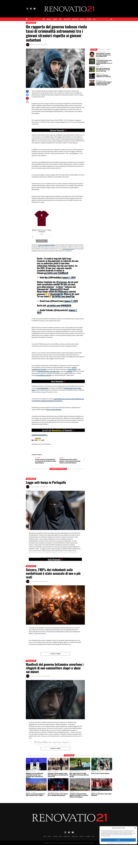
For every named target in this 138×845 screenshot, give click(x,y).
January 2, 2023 (71, 301)
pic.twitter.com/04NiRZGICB (59, 305)
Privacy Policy (67, 19)
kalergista (58, 409)
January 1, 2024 (69, 277)
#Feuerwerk (63, 291)
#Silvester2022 (56, 289)
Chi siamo (55, 19)
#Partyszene (61, 282)
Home (44, 19)
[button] (135, 828)
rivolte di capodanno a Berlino (46, 245)
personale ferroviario (43, 371)
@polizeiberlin (56, 294)
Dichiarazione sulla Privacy (121, 842)
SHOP (94, 19)
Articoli (49, 19)
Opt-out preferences (111, 842)
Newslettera (75, 19)
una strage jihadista (42, 388)
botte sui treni (72, 369)
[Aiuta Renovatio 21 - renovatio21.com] (58, 130)
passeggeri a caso (55, 371)
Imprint (128, 842)
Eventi (60, 19)
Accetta (118, 840)
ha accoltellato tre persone (43, 375)
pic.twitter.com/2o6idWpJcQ (56, 272)
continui (74, 367)
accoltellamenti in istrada (39, 369)
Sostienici (89, 19)
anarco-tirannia (50, 409)
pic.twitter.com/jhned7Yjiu (63, 296)
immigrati (69, 371)
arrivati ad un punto (68, 249)
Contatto (82, 19)
